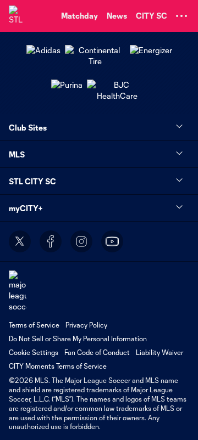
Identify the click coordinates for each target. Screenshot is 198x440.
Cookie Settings (33, 352)
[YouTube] (112, 241)
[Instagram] (81, 241)
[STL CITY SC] (19, 15)
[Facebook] (51, 241)
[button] (181, 16)
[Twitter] (20, 241)
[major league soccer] (17, 291)
